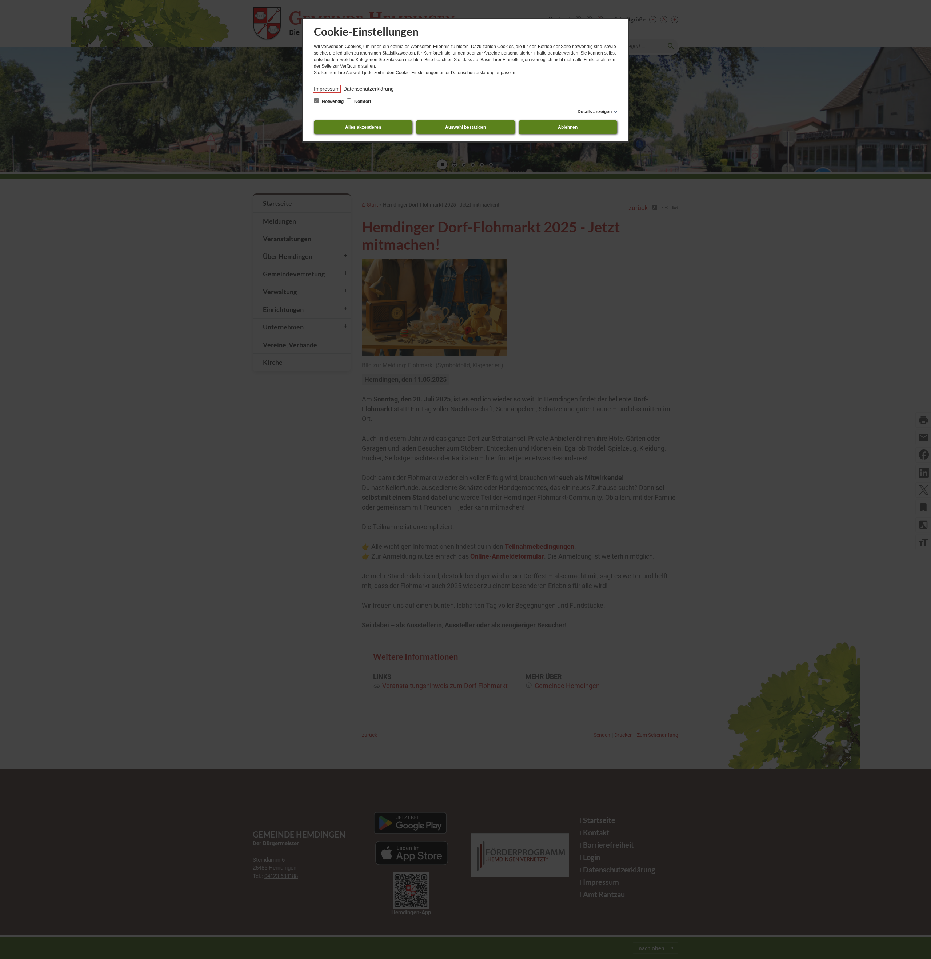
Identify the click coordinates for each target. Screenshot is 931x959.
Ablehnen (568, 127)
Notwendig (333, 101)
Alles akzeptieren (363, 127)
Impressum (327, 89)
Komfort (362, 101)
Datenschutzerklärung (368, 89)
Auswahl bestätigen (465, 127)
